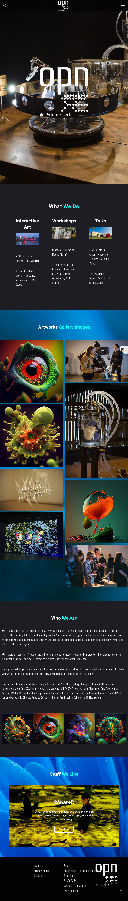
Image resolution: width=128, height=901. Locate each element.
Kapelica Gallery (72, 697)
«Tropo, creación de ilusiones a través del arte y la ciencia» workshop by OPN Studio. (63, 274)
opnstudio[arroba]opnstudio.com (81, 871)
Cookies (38, 876)
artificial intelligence (20, 644)
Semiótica (73, 891)
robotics (82, 640)
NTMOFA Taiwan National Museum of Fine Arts (87, 688)
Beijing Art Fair (88, 684)
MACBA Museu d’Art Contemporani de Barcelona (36, 693)
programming (113, 640)
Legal (36, 865)
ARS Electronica (92, 697)
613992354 (70, 881)
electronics (71, 640)
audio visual (94, 640)
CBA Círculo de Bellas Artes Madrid (44, 688)
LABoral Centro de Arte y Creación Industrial (85, 693)
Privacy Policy (41, 871)
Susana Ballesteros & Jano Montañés (69, 631)
